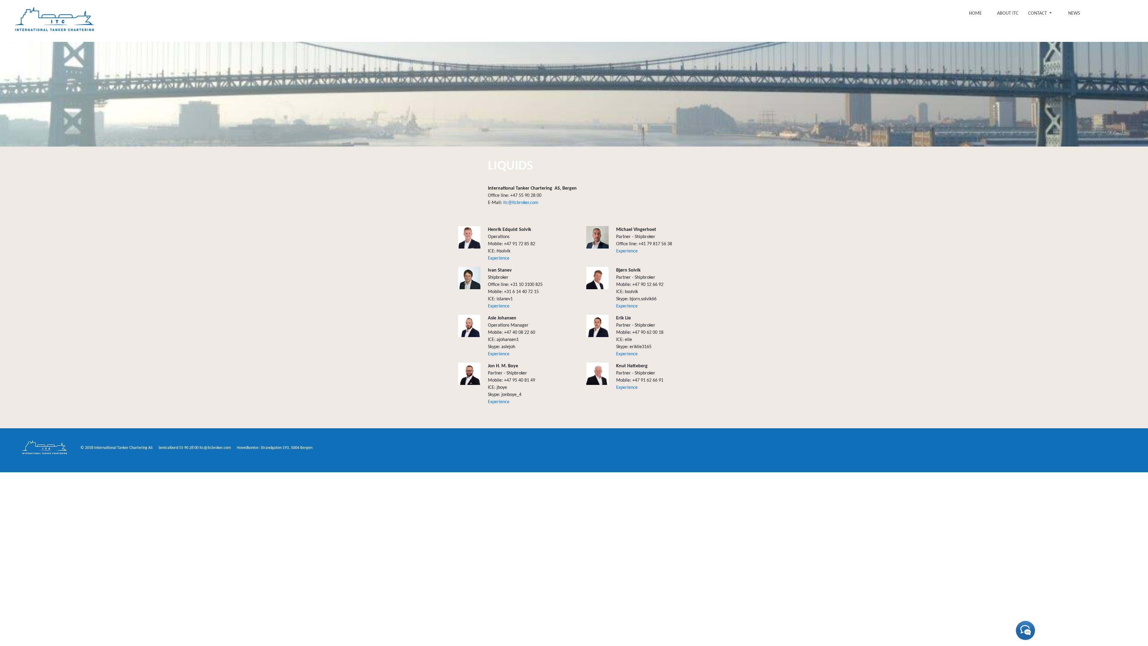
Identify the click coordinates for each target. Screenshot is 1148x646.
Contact (1038, 13)
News (1074, 13)
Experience (498, 258)
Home (975, 13)
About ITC (1008, 13)
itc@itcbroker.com (520, 202)
